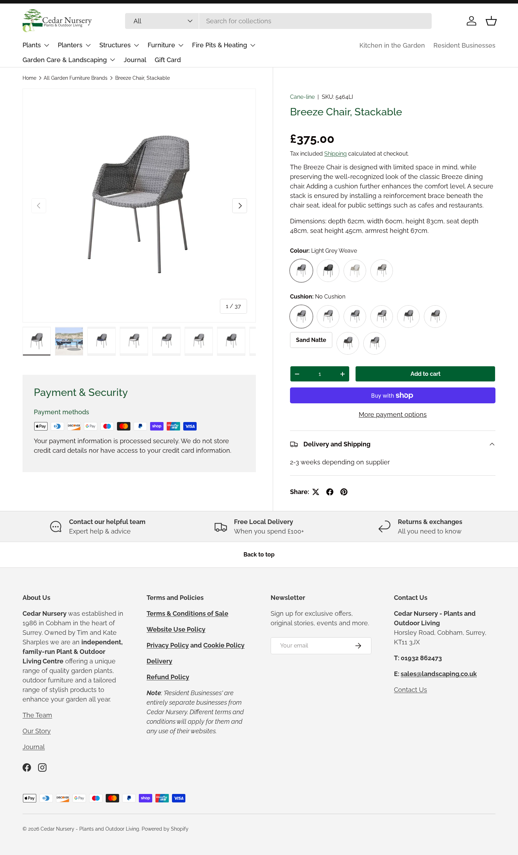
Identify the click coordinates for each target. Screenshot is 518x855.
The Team (37, 715)
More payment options (393, 414)
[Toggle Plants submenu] (46, 45)
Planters (70, 45)
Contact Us (410, 689)
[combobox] (278, 21)
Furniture (161, 45)
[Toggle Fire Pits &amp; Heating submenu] (252, 45)
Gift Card (168, 60)
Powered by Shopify (165, 829)
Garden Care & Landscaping (65, 60)
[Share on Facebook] (330, 492)
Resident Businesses (464, 45)
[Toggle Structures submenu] (136, 45)
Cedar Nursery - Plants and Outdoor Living (90, 829)
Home (29, 78)
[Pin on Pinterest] (344, 492)
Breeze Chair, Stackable (142, 78)
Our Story (37, 731)
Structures (115, 45)
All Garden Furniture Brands (75, 78)
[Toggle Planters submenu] (88, 45)
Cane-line (302, 97)
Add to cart (425, 374)
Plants (32, 45)
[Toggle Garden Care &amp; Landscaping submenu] (112, 59)
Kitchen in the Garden (392, 45)
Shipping (335, 153)
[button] (491, 21)
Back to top (259, 554)
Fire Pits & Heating (219, 45)
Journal (135, 60)
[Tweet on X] (316, 492)
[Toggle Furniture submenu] (181, 45)
